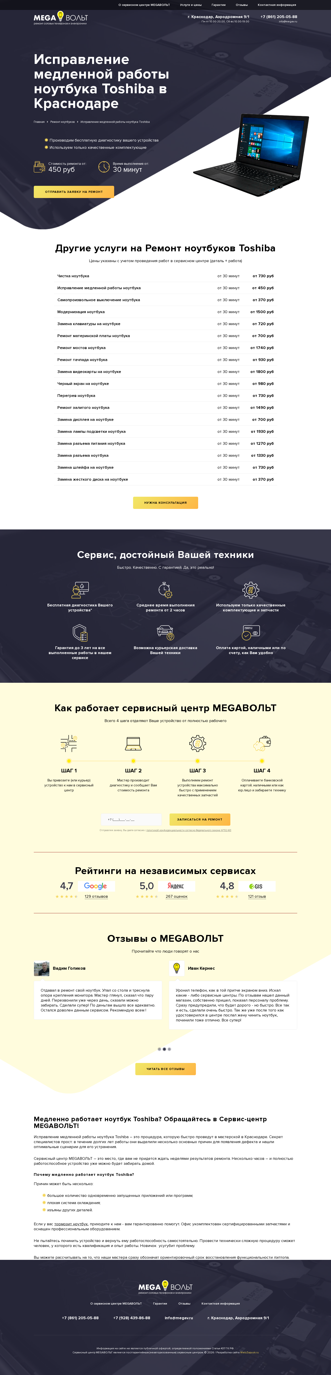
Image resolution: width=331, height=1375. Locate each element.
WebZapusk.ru (249, 1352)
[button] (159, 1049)
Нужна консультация (165, 503)
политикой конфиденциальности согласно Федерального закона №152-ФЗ (188, 830)
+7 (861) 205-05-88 (279, 16)
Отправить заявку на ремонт (74, 192)
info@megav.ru (288, 21)
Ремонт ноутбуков (62, 122)
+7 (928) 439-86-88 (131, 1317)
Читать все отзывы (166, 1069)
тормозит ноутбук (71, 1223)
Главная (39, 122)
